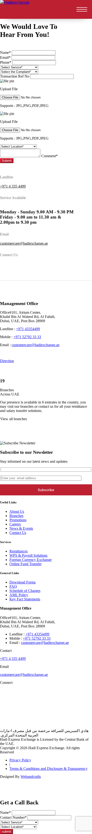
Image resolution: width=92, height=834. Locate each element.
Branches (16, 516)
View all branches (13, 419)
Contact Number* (13, 817)
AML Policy (18, 595)
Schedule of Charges (24, 591)
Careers (15, 524)
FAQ (13, 586)
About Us (16, 511)
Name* (5, 53)
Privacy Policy (20, 760)
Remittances (18, 551)
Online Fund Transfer (25, 564)
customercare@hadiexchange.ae (24, 243)
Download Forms (22, 582)
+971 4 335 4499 (13, 186)
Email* (5, 57)
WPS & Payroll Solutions (28, 555)
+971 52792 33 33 (27, 337)
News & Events (21, 528)
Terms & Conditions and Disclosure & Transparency (48, 769)
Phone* (5, 62)
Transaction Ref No (14, 76)
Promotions (17, 520)
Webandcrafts (31, 777)
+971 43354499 (28, 329)
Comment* (49, 156)
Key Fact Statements (24, 599)
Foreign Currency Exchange (30, 560)
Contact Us (17, 533)
